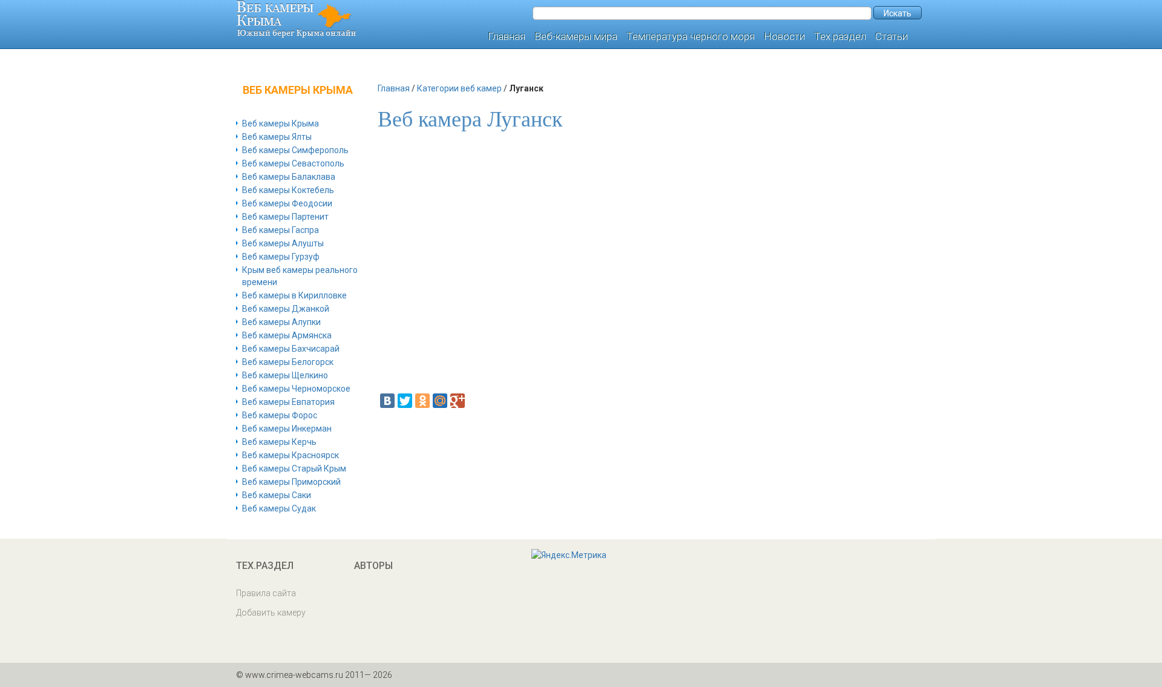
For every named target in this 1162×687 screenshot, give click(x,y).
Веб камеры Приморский (291, 482)
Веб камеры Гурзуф (281, 256)
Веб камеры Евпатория (288, 402)
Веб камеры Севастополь (293, 163)
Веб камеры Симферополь (295, 150)
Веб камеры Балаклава (288, 177)
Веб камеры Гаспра (280, 230)
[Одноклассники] (422, 400)
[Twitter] (405, 400)
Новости (784, 36)
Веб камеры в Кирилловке (294, 295)
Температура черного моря (690, 36)
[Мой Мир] (440, 400)
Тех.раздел (840, 36)
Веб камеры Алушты (283, 243)
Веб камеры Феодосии (287, 203)
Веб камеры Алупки (281, 322)
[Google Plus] (457, 400)
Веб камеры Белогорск (287, 362)
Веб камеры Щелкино (285, 375)
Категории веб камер (459, 88)
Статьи (891, 36)
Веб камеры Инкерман (287, 428)
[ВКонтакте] (387, 400)
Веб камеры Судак (279, 508)
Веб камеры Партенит (285, 217)
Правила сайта (266, 593)
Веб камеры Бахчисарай (291, 348)
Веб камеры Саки (276, 495)
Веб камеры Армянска (287, 335)
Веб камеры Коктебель (288, 190)
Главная (506, 36)
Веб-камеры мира (575, 36)
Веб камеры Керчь (279, 442)
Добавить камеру (271, 612)
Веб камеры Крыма (280, 123)
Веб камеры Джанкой (285, 309)
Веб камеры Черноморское (296, 388)
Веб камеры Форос (279, 415)
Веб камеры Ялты (277, 137)
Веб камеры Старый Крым (294, 468)
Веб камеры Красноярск (290, 455)
